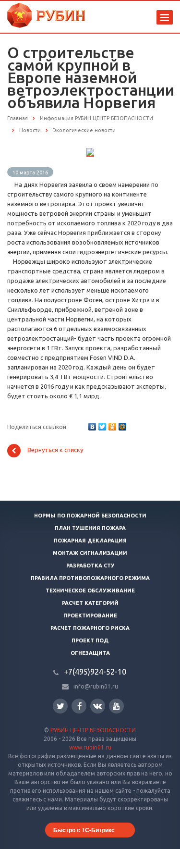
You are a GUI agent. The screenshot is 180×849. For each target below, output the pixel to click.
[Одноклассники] (112, 427)
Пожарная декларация (90, 540)
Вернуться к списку (55, 450)
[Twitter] (102, 427)
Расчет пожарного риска (90, 628)
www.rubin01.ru (90, 747)
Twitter (60, 706)
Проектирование (90, 615)
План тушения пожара (90, 528)
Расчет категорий (90, 603)
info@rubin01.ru (95, 686)
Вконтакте (97, 706)
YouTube (116, 706)
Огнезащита (90, 653)
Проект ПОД (90, 640)
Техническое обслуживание (90, 590)
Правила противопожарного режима (90, 578)
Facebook (79, 706)
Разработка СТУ (90, 565)
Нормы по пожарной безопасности (90, 515)
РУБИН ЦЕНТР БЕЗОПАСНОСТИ (93, 730)
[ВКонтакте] (92, 427)
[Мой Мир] (122, 427)
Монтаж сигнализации (90, 553)
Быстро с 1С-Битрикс (84, 829)
